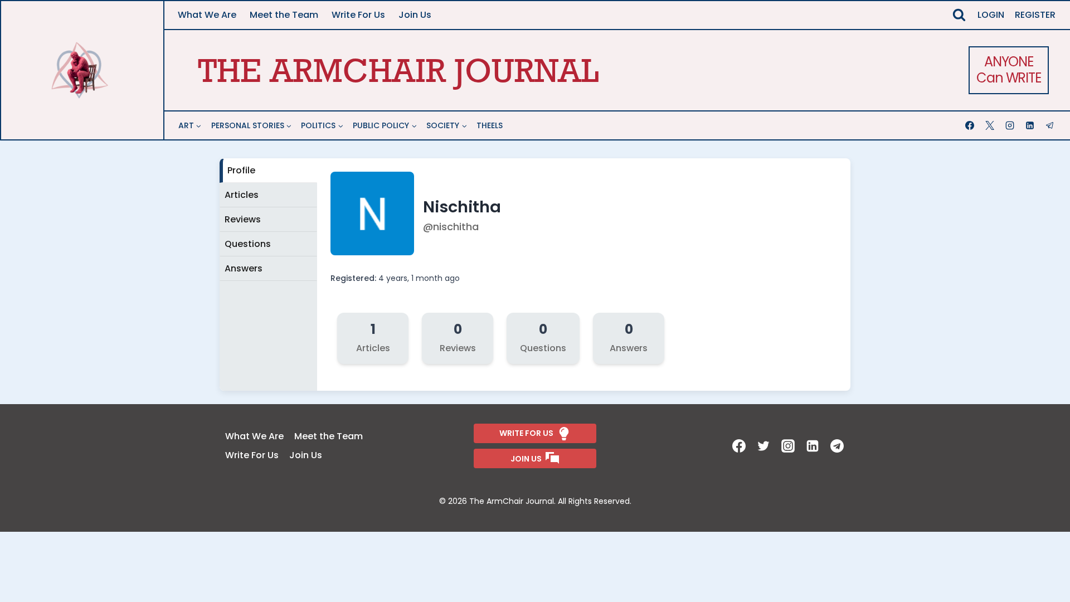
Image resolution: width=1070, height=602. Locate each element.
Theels (489, 125)
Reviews (243, 219)
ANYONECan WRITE (1008, 69)
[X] (991, 125)
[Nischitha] (373, 252)
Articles (242, 194)
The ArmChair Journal (398, 70)
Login (990, 14)
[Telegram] (1051, 125)
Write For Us (358, 14)
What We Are (207, 14)
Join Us (414, 14)
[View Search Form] (959, 15)
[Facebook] (971, 125)
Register (1035, 14)
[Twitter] (764, 446)
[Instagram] (1011, 125)
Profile (241, 170)
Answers (243, 268)
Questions (248, 243)
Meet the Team (284, 14)
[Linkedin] (1031, 125)
